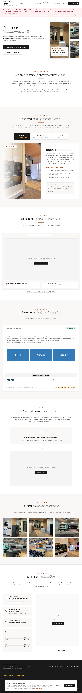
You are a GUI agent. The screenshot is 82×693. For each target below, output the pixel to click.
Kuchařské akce (46, 3)
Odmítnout (59, 685)
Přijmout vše (69, 685)
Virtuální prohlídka (13, 52)
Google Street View (59, 650)
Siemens (11, 675)
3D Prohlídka (30, 3)
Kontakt (65, 3)
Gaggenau (20, 675)
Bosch (5, 675)
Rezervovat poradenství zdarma (16, 47)
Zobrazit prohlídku (41, 263)
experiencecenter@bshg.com (17, 622)
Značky (22, 3)
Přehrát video (41, 472)
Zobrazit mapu (58, 623)
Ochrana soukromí (38, 688)
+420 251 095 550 (14, 611)
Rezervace (38, 3)
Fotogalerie (57, 3)
